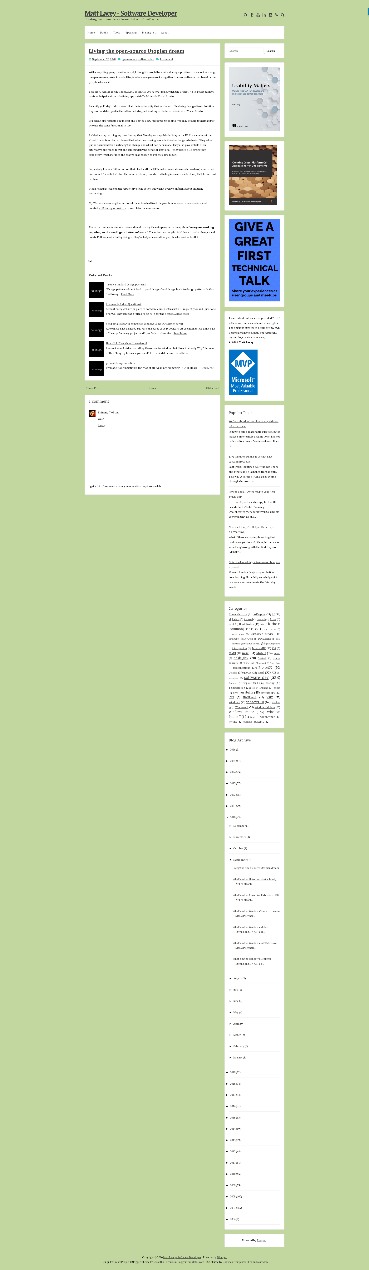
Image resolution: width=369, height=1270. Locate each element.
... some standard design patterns (126, 284)
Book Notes (246, 624)
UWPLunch (249, 697)
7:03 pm (114, 412)
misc (245, 653)
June (236, 1001)
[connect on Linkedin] (263, 15)
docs (278, 638)
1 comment (166, 59)
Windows (234, 702)
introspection (239, 648)
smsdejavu (234, 678)
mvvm (277, 653)
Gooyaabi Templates (234, 1262)
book (231, 624)
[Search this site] (281, 15)
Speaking (131, 32)
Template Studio (250, 683)
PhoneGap (248, 663)
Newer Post (93, 388)
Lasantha (158, 1262)
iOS (274, 648)
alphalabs (234, 619)
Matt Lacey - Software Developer (131, 13)
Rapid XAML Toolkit (131, 91)
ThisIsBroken (237, 687)
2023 (232, 783)
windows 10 (255, 702)
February (238, 1046)
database (234, 638)
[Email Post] (89, 261)
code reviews (269, 629)
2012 (232, 1151)
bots (262, 624)
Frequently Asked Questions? (123, 304)
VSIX (270, 697)
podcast (262, 663)
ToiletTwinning (260, 687)
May (236, 1012)
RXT (274, 672)
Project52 (265, 667)
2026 (232, 749)
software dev (146, 59)
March (237, 1035)
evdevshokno (252, 643)
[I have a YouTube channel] (257, 15)
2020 (232, 817)
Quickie (233, 672)
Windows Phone (241, 712)
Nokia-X (262, 658)
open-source (129, 59)
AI (273, 614)
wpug (271, 717)
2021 (232, 806)
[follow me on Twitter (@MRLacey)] (240, 15)
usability (247, 692)
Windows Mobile (265, 707)
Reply (101, 425)
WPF (262, 716)
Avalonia (261, 619)
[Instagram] (269, 15)
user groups (268, 692)
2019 (232, 1072)
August (237, 978)
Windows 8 (241, 707)
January (237, 1057)
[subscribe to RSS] (275, 15)
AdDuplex (259, 614)
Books (104, 32)
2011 (232, 1162)
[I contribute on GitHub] (244, 15)
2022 (232, 794)
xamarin (247, 721)
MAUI (232, 653)
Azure (273, 619)
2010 (232, 1174)
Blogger (261, 1240)
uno (235, 692)
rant (261, 672)
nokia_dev (241, 658)
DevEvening (264, 638)
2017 (232, 1095)
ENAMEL (236, 643)
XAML (260, 721)
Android (248, 619)
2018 (232, 1083)
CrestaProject (121, 1262)
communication (236, 633)
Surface (232, 683)
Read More (127, 294)
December (239, 825)
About (165, 32)
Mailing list (149, 32)
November (239, 837)
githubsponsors (273, 643)
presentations (241, 667)
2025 (232, 761)
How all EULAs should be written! (126, 343)
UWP (231, 697)
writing (233, 721)
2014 (232, 1128)
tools (277, 687)
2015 (232, 1117)
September (240, 859)
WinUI (253, 716)
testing (270, 683)
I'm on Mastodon (258, 1262)
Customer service (262, 634)
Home (91, 32)
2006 (232, 1219)
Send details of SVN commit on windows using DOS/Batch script (144, 323)
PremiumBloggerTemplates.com (185, 1262)
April (236, 1023)
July (235, 989)
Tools (116, 32)
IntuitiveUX (259, 648)
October (238, 848)
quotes (247, 672)
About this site (238, 614)
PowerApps (275, 663)
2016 (232, 1106)
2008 (232, 1196)
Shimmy (103, 412)
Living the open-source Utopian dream (136, 51)
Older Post (212, 388)
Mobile (261, 653)
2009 (232, 1185)
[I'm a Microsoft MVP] (250, 15)
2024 (232, 772)
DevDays (248, 638)
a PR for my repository (112, 208)
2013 (232, 1140)
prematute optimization (120, 363)
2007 (232, 1208)
